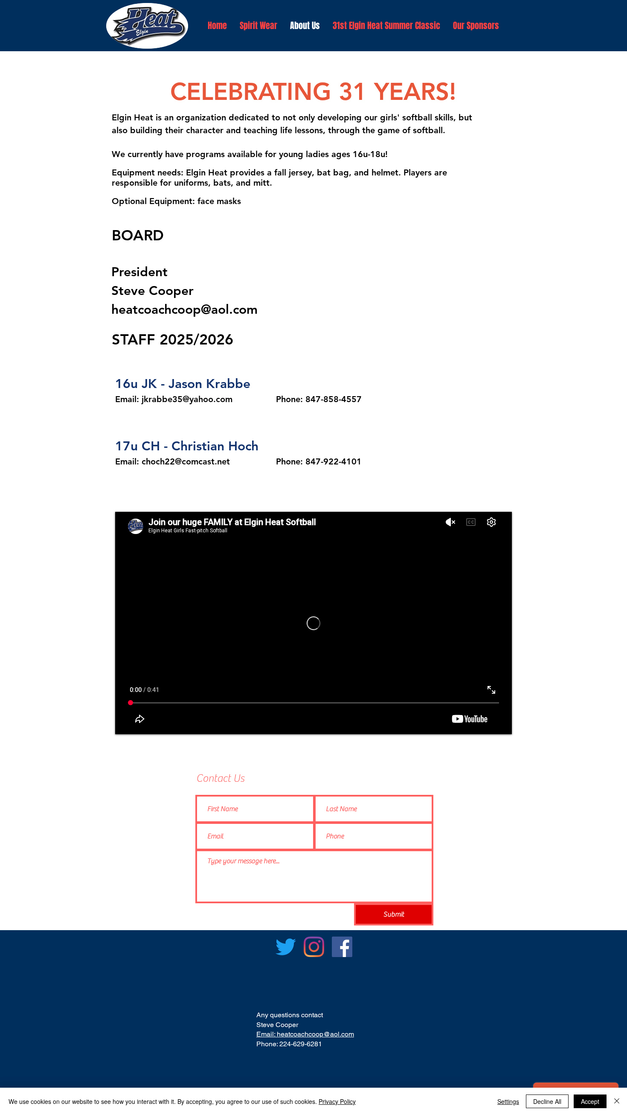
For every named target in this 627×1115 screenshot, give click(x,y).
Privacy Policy (337, 1101)
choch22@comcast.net (186, 461)
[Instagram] (314, 947)
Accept (590, 1101)
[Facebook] (342, 947)
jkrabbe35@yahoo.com (187, 399)
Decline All (547, 1101)
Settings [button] (508, 1101)
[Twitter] (286, 947)
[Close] (617, 1101)
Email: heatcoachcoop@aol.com (305, 1034)
